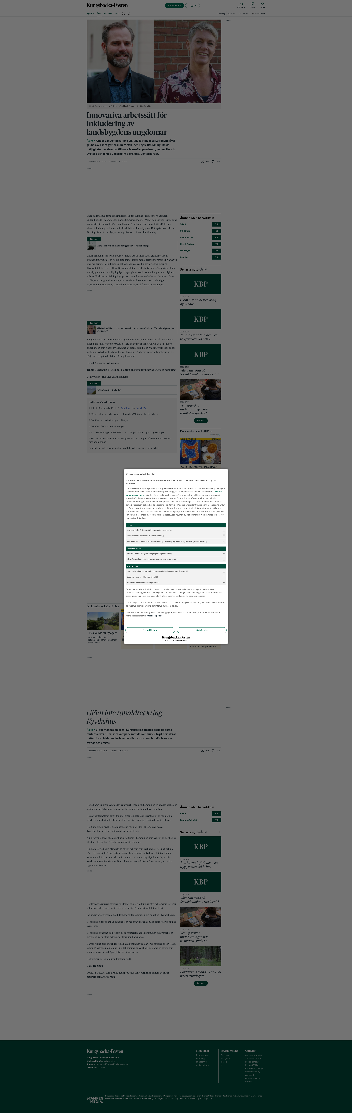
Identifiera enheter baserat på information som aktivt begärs (152, 559)
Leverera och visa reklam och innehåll (142, 577)
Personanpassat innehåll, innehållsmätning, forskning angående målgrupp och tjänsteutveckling (167, 541)
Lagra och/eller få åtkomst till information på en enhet (149, 530)
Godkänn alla (201, 630)
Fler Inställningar (150, 630)
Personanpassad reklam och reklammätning (145, 535)
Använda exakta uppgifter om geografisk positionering (149, 553)
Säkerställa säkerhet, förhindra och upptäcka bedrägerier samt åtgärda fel (157, 571)
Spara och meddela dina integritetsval (143, 582)
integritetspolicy (154, 615)
